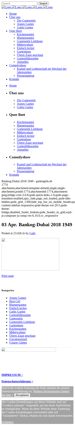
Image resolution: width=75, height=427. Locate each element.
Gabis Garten (17, 311)
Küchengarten (17, 328)
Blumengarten (17, 304)
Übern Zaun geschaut (22, 335)
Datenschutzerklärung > (17, 381)
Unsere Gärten (18, 342)
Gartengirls (16, 318)
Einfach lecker (18, 308)
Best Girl (14, 301)
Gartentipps (16, 325)
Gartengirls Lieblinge (22, 322)
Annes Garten (17, 297)
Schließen (7, 422)
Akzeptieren (22, 395)
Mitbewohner (17, 332)
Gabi (32, 233)
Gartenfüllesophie (20, 315)
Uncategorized (18, 339)
